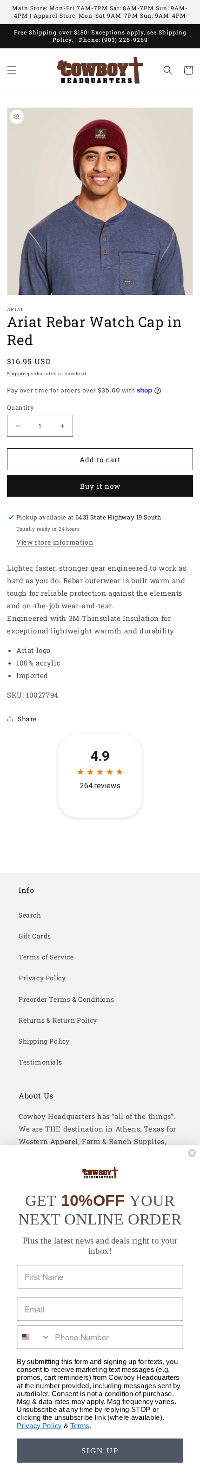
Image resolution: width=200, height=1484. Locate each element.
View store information (54, 542)
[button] (11, 70)
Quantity (20, 407)
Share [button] (27, 718)
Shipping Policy (44, 1041)
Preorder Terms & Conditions (66, 999)
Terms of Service (46, 956)
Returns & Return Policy (58, 1020)
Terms (79, 1425)
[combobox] (34, 1337)
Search (30, 915)
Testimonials (40, 1062)
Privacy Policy (42, 977)
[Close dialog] (191, 1153)
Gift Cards (35, 936)
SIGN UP (100, 1450)
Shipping (18, 374)
